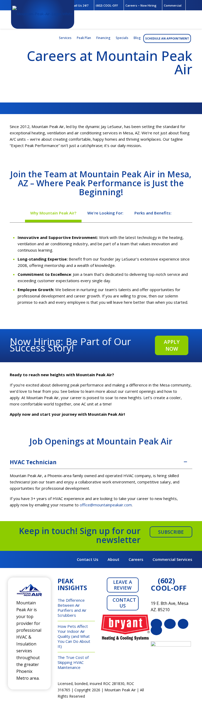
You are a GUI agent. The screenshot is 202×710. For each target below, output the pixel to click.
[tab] (53, 213)
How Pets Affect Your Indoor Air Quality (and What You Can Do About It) (74, 636)
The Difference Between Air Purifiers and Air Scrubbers (72, 608)
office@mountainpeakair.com (106, 504)
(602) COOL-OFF (107, 5)
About (113, 559)
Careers (136, 559)
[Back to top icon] (176, 699)
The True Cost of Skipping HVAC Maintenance (73, 662)
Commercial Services (172, 559)
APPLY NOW (172, 345)
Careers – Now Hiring (140, 5)
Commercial (172, 5)
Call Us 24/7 (80, 5)
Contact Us (87, 559)
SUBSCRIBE (171, 532)
